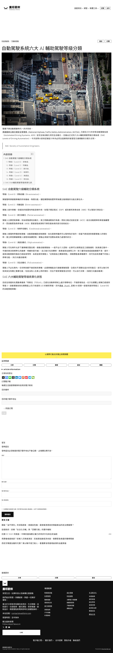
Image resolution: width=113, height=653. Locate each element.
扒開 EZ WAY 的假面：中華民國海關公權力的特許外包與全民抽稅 (29, 534)
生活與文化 (93, 593)
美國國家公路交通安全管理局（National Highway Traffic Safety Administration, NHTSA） (41, 132)
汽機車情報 (15, 41)
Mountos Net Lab (106, 649)
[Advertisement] (53, 25)
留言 (100, 41)
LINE (21, 632)
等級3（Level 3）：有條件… (19, 172)
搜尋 (56, 365)
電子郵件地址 (5, 491)
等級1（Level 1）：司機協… (19, 165)
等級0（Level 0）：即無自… (18, 162)
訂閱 (102, 8)
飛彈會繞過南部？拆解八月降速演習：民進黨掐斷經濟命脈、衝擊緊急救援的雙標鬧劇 (38, 538)
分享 (12, 365)
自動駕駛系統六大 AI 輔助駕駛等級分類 (42, 48)
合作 (108, 8)
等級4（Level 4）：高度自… (19, 176)
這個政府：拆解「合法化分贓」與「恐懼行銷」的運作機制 (26, 529)
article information (12, 369)
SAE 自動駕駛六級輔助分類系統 (18, 158)
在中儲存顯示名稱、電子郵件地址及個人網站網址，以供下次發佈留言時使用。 (25, 509)
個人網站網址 (5, 500)
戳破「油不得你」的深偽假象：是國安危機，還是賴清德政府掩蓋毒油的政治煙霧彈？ (38, 525)
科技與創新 (5, 41)
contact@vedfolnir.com (21, 613)
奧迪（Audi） (65, 285)
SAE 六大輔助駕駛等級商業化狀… (19, 182)
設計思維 (70, 593)
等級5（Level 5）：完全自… (19, 179)
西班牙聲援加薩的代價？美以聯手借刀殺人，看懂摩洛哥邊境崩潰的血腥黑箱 (34, 543)
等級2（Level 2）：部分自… (19, 169)
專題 (100, 365)
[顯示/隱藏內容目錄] (31, 154)
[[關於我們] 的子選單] (53, 640)
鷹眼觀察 (14, 7)
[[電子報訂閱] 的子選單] (42, 640)
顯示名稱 (4, 482)
